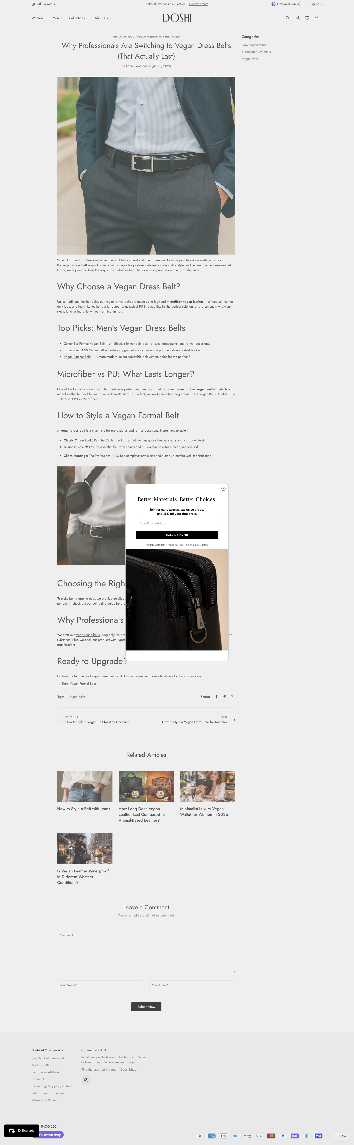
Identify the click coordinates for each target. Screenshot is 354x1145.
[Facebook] (216, 696)
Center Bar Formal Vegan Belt (84, 343)
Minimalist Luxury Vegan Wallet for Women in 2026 (204, 812)
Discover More (198, 4)
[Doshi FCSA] (177, 18)
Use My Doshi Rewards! (48, 1058)
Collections (77, 18)
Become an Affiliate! (46, 1072)
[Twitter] (232, 696)
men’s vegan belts (88, 634)
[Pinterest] (224, 696)
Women (37, 18)
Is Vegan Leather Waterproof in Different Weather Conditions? (83, 877)
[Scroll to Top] (346, 1122)
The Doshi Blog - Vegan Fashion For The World (146, 37)
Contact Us (39, 1079)
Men (56, 18)
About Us (101, 18)
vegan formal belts (118, 301)
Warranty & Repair (44, 1100)
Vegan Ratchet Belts (77, 356)
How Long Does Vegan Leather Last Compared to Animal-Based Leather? (142, 814)
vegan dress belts (104, 676)
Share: (205, 696)
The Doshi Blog (42, 1065)
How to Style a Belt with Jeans (83, 809)
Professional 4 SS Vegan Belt (84, 350)
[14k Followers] (86, 1080)
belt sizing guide (103, 603)
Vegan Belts (77, 696)
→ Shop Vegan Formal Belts (76, 683)
